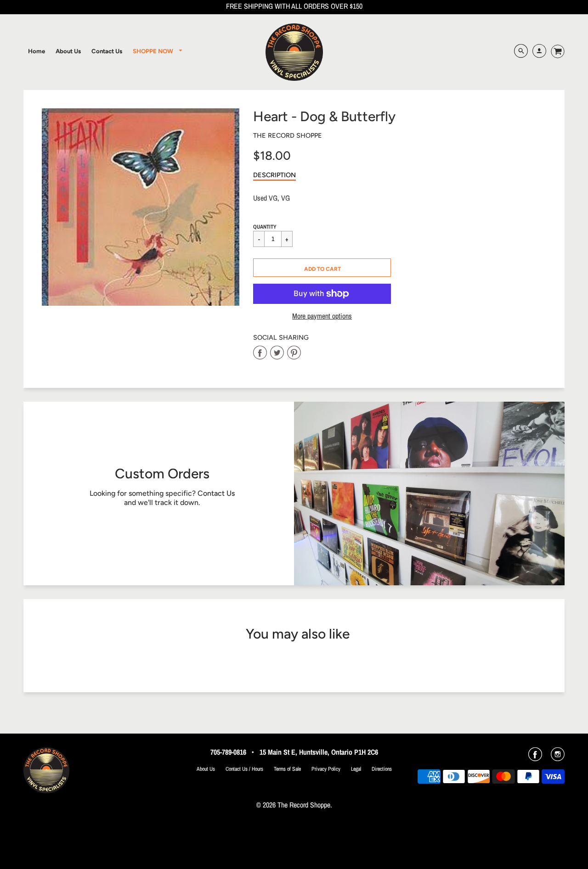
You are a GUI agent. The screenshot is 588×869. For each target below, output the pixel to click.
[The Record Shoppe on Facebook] (535, 757)
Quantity (265, 226)
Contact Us (216, 493)
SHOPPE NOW (154, 51)
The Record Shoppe (287, 135)
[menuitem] (36, 51)
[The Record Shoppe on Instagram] (558, 757)
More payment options (322, 316)
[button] (322, 267)
